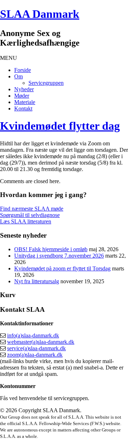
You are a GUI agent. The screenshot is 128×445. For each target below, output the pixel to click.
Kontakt (23, 108)
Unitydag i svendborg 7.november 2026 (59, 256)
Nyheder (24, 89)
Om (18, 76)
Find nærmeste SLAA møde (31, 209)
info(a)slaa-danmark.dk (33, 335)
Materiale (24, 102)
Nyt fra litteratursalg (36, 281)
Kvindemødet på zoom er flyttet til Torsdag (62, 268)
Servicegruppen (46, 83)
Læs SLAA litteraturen (25, 221)
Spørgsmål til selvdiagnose (30, 215)
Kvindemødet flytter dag (60, 125)
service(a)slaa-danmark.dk (36, 348)
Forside (22, 70)
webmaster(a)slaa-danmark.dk (40, 342)
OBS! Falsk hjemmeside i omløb (50, 249)
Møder (21, 96)
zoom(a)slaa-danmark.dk (35, 355)
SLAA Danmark (39, 13)
